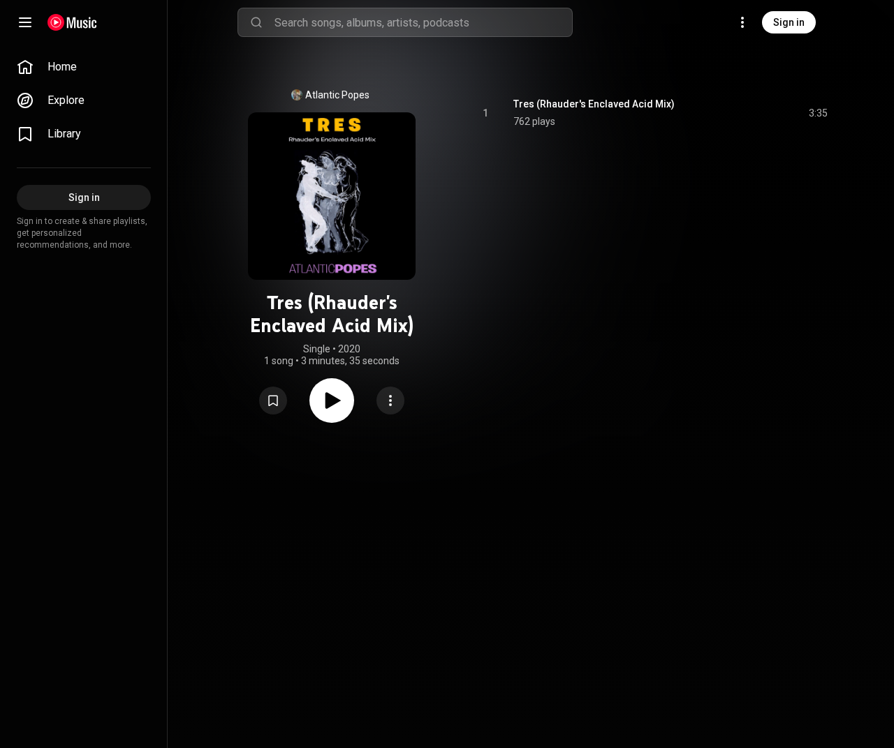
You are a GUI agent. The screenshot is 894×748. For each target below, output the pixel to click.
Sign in (789, 22)
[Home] (72, 22)
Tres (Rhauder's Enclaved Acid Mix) (594, 104)
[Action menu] (390, 400)
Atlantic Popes (337, 94)
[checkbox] (817, 113)
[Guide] (25, 22)
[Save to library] (273, 400)
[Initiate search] (256, 22)
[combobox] (423, 22)
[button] (273, 400)
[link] (84, 67)
